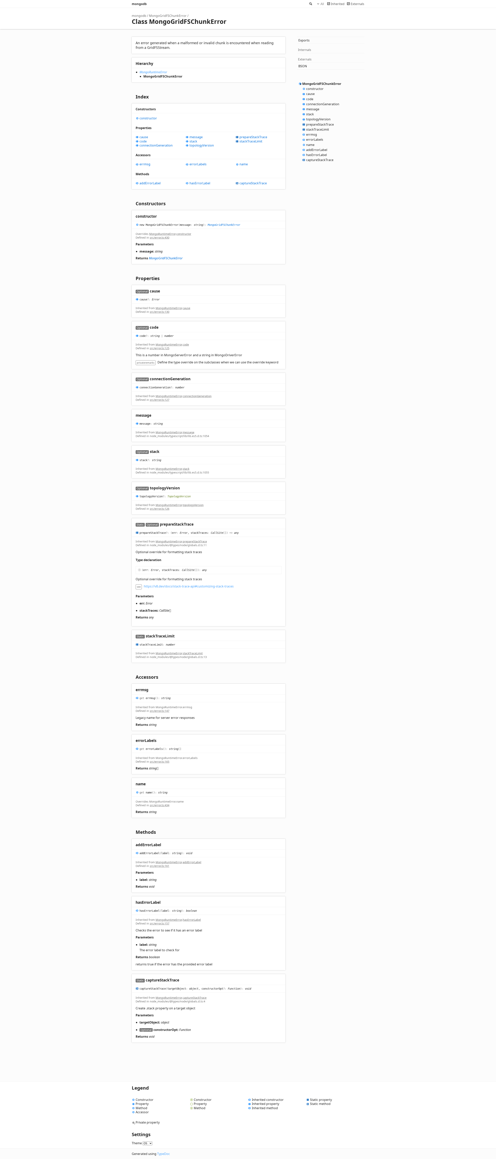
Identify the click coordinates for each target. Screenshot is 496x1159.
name (243, 164)
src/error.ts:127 (159, 400)
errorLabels (198, 164)
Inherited (337, 4)
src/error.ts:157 (159, 923)
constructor (148, 118)
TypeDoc (163, 1154)
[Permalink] (160, 216)
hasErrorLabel (199, 183)
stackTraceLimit (250, 141)
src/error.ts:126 (159, 509)
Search (310, 4)
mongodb (139, 4)
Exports (304, 40)
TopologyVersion (179, 496)
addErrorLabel (150, 183)
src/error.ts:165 (159, 761)
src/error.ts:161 (159, 866)
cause (144, 137)
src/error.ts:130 (159, 312)
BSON (302, 66)
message (196, 137)
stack (193, 141)
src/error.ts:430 (159, 237)
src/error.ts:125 (159, 348)
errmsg (145, 164)
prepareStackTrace (253, 137)
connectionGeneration (156, 145)
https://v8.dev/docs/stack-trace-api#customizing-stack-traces (189, 586)
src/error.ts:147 (159, 711)
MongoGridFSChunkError (168, 16)
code (143, 141)
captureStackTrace (253, 183)
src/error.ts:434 (159, 805)
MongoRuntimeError (153, 72)
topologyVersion (201, 145)
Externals (357, 4)
